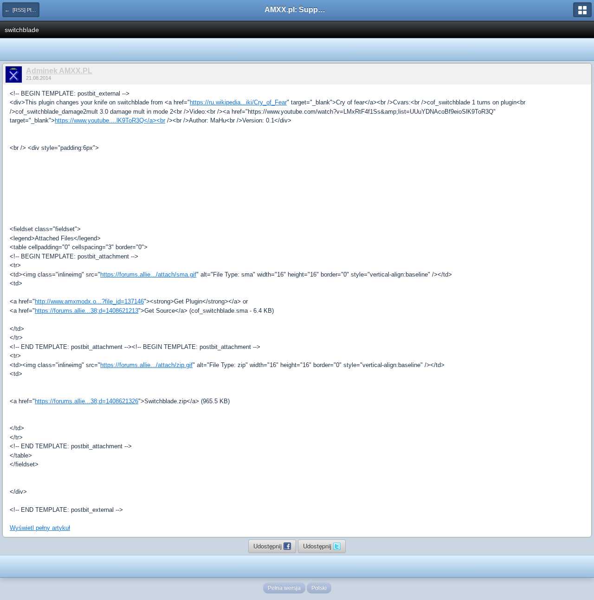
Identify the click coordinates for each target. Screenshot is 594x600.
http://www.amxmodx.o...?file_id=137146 (89, 301)
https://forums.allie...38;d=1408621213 (86, 310)
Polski (319, 588)
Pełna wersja (284, 588)
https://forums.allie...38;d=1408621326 (86, 401)
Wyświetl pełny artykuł (40, 527)
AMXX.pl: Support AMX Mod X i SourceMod (297, 9)
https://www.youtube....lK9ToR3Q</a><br (110, 120)
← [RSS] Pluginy (22, 10)
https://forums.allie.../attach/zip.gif (146, 364)
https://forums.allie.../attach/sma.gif (148, 274)
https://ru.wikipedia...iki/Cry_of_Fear (238, 102)
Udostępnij (268, 546)
